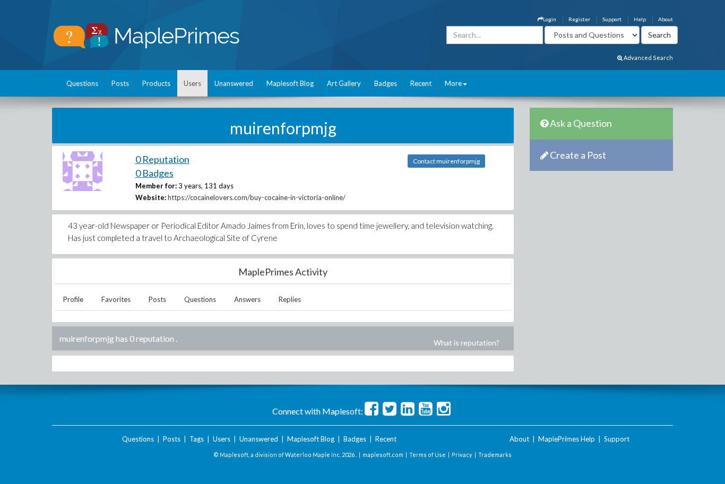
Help (640, 19)
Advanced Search (648, 57)
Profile (73, 299)
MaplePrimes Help (566, 439)
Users (192, 83)
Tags (196, 439)
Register (579, 19)
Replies (290, 299)
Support (612, 19)
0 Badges (154, 173)
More (453, 83)
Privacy (462, 454)
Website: (150, 197)
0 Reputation (162, 159)
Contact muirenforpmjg (446, 161)
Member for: (156, 186)
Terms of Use (427, 454)
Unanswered (233, 83)
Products (156, 83)
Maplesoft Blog (290, 83)
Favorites (116, 299)
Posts (120, 83)
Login (549, 19)
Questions (82, 83)
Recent (420, 83)
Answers (247, 299)
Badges (385, 83)
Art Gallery (344, 83)
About (665, 19)
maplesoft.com (382, 454)
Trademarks (495, 454)
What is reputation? (466, 342)
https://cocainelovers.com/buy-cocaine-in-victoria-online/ (257, 197)
